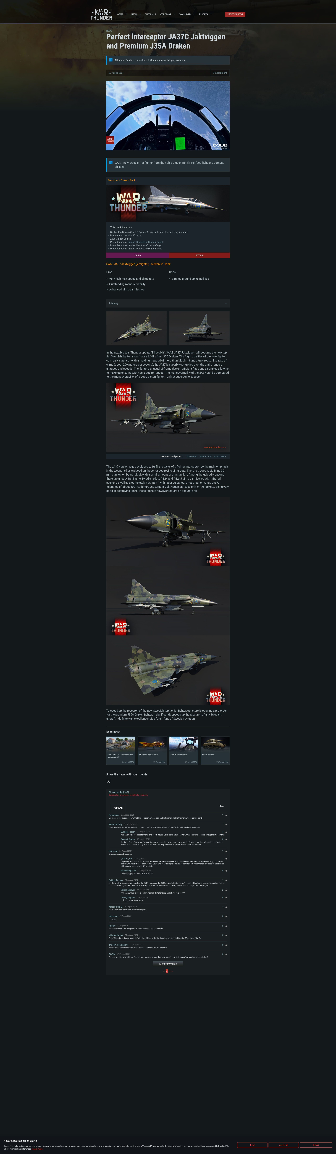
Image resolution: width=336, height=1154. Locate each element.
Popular (118, 808)
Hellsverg (113, 916)
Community (185, 14)
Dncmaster (114, 815)
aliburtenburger (116, 935)
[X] (108, 781)
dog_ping (113, 851)
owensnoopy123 (128, 870)
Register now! (235, 14)
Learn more (37, 1149)
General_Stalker (128, 839)
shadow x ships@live (118, 945)
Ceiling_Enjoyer (116, 880)
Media (134, 14)
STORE (199, 255)
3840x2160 (220, 456)
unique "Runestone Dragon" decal (145, 242)
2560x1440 (205, 456)
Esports (203, 14)
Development (220, 72)
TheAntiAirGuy (115, 824)
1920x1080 (191, 456)
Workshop (165, 14)
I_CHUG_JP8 (126, 858)
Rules (222, 806)
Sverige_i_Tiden (128, 832)
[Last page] (200, 971)
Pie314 (112, 954)
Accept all (283, 1145)
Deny (252, 1145)
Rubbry (112, 926)
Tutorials (150, 14)
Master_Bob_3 (115, 907)
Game (120, 14)
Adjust (316, 1145)
